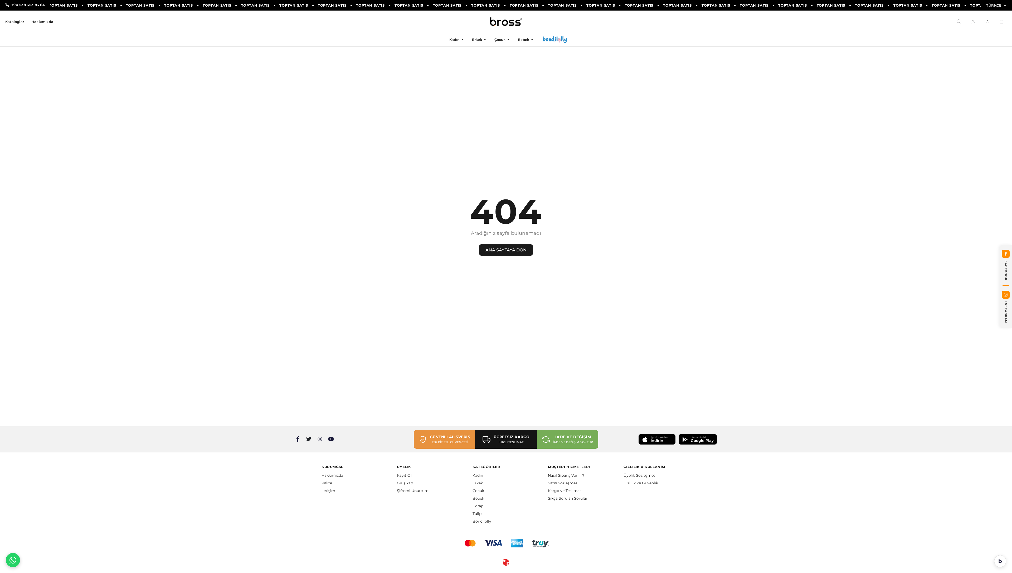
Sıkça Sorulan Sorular (567, 498)
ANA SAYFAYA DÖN (506, 249)
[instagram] (320, 439)
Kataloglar (14, 21)
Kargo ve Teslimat (564, 491)
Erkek (477, 39)
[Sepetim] (1002, 22)
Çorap (478, 506)
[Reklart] (506, 562)
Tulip (477, 514)
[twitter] (309, 439)
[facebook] (297, 439)
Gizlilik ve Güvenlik (641, 483)
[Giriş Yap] (973, 22)
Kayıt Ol (404, 475)
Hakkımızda (42, 21)
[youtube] (331, 439)
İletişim (328, 491)
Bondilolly (482, 521)
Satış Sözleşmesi (563, 483)
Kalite (327, 483)
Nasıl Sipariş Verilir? (566, 475)
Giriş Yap (405, 483)
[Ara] (959, 22)
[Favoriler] (987, 22)
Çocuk (500, 39)
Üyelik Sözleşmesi (640, 475)
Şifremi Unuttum (413, 491)
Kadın (454, 39)
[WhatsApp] (13, 560)
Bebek (523, 39)
